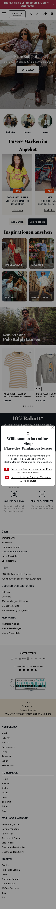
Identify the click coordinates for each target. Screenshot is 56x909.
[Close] (52, 427)
